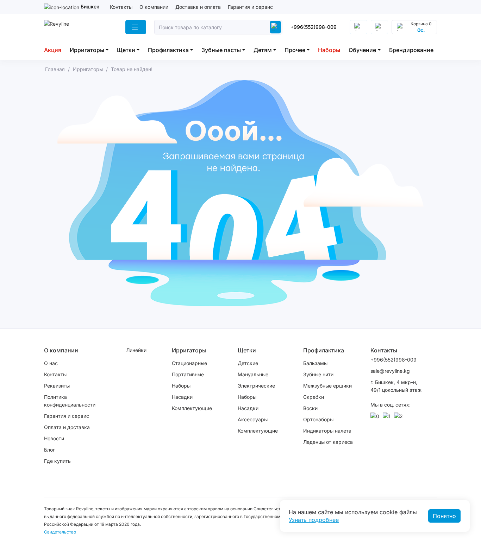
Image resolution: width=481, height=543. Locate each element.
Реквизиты (57, 386)
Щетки (126, 49)
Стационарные (189, 363)
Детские (248, 363)
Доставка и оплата (198, 7)
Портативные (188, 374)
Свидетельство (60, 532)
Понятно (444, 515)
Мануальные (253, 374)
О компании (153, 7)
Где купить (57, 461)
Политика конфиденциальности (69, 401)
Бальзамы (315, 363)
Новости (54, 438)
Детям (263, 49)
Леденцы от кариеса (328, 442)
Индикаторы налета (327, 431)
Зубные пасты (221, 49)
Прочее (295, 49)
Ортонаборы (318, 419)
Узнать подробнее (314, 520)
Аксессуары (253, 419)
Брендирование (411, 49)
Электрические (256, 386)
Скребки (313, 397)
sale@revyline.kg (390, 371)
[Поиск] (275, 27)
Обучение (362, 49)
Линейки (136, 350)
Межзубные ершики (327, 386)
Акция (52, 49)
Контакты (121, 7)
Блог (49, 450)
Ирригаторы (87, 49)
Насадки (182, 397)
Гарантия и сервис (250, 7)
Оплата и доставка (67, 427)
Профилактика (168, 49)
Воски (310, 408)
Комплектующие (192, 408)
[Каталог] (135, 27)
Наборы (329, 49)
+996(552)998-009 (314, 27)
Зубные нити (318, 374)
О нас (51, 363)
